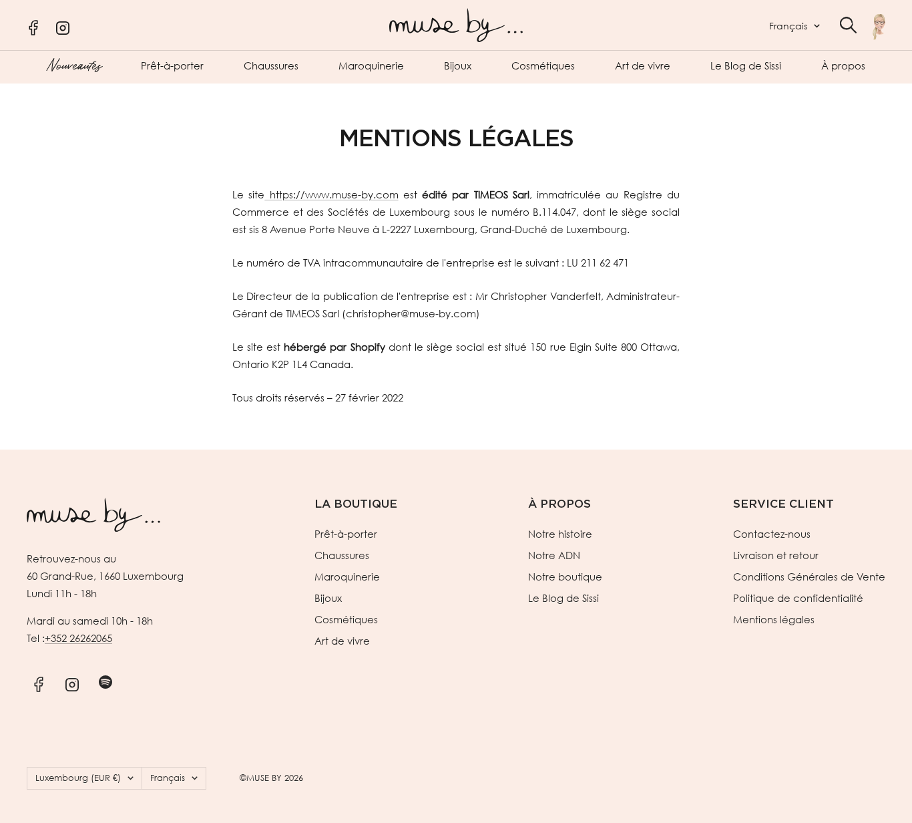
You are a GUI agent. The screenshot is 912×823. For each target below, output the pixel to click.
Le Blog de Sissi (745, 65)
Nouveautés (74, 64)
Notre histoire (560, 533)
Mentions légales (774, 619)
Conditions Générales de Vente (809, 576)
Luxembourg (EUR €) (78, 778)
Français (788, 25)
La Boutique (355, 504)
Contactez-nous (772, 533)
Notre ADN (554, 555)
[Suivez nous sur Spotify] (105, 681)
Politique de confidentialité (798, 598)
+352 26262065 (78, 638)
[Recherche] (848, 25)
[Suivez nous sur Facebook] (38, 681)
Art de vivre (642, 65)
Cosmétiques (543, 65)
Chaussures (271, 65)
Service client (783, 504)
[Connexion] (879, 26)
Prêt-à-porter (172, 65)
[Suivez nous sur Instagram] (71, 681)
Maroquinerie (371, 65)
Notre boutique (565, 576)
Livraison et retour (776, 555)
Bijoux (457, 65)
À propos (843, 65)
